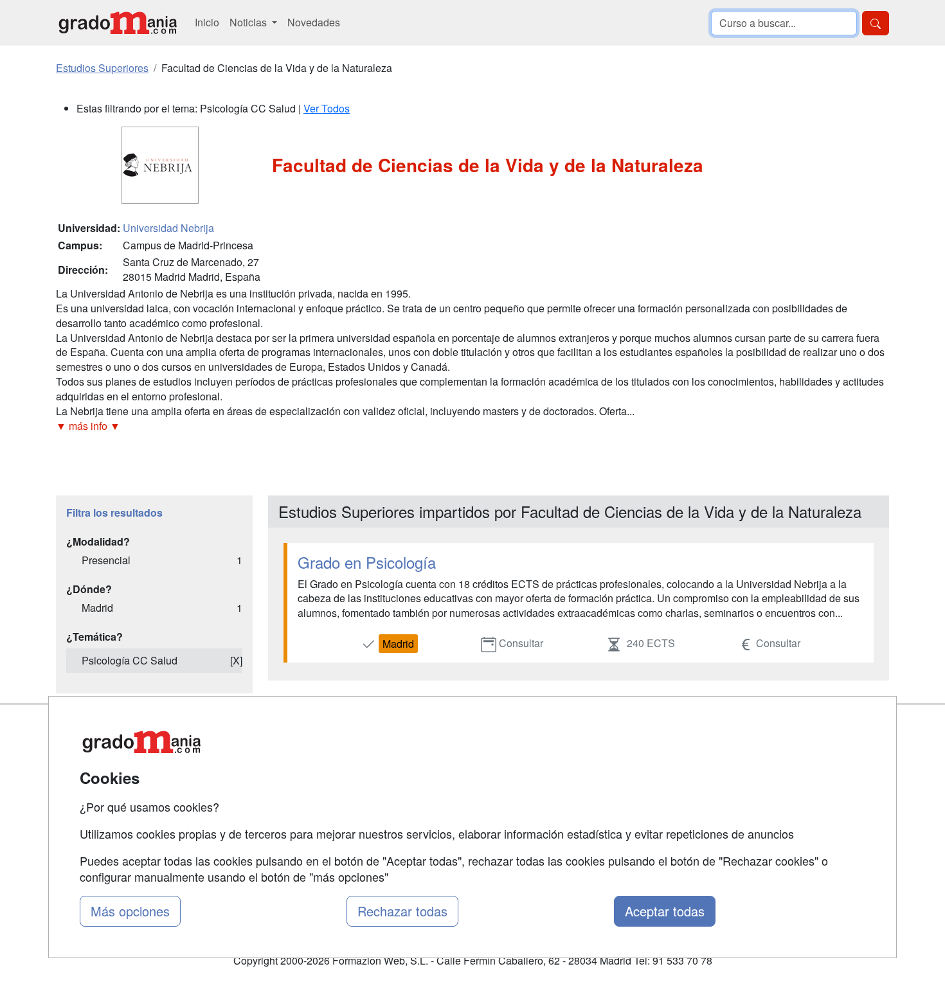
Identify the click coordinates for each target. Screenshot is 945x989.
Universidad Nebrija (168, 227)
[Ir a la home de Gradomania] (117, 22)
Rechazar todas (402, 911)
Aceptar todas (665, 911)
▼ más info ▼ (88, 425)
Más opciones (130, 911)
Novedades (313, 22)
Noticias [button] (249, 22)
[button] (472, 426)
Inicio (207, 22)
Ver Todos (326, 108)
